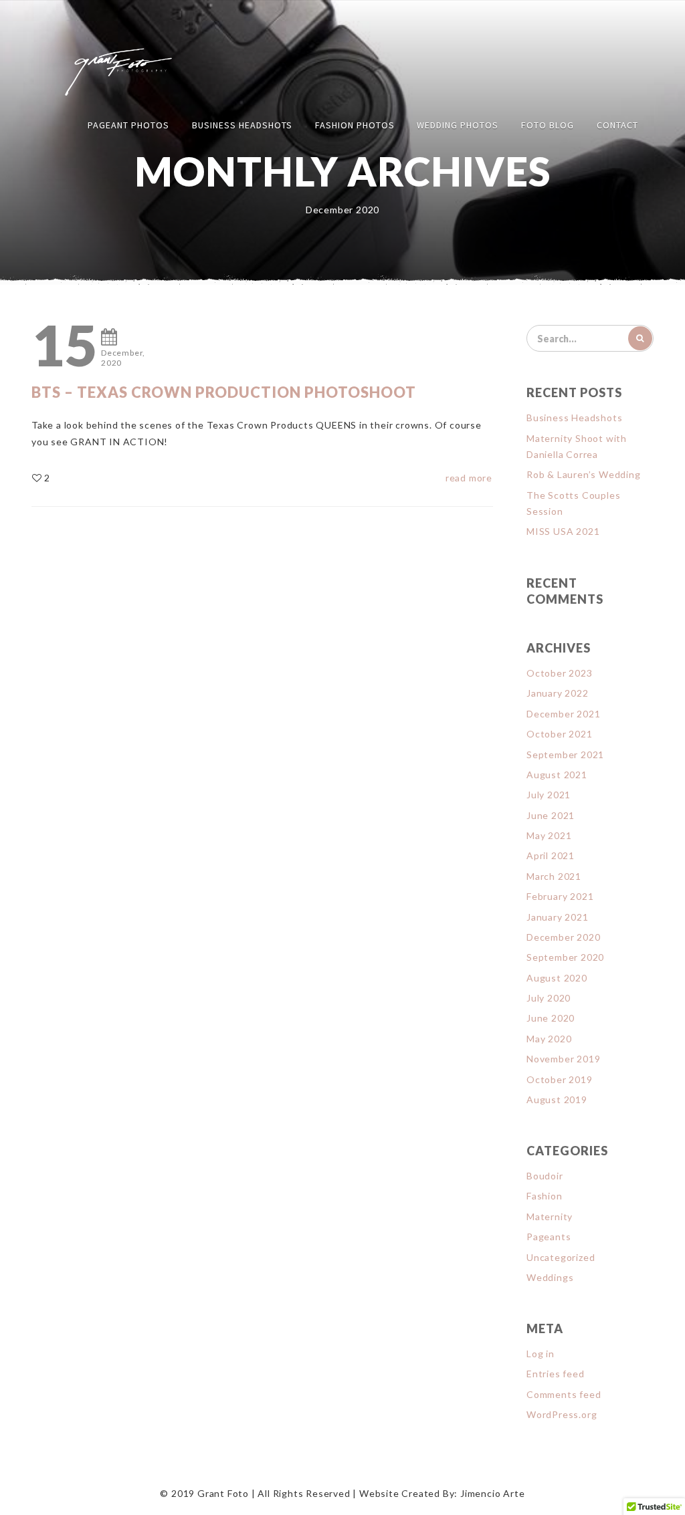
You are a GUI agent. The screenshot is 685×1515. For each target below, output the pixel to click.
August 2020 (556, 977)
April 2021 (550, 855)
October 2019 (559, 1079)
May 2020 (548, 1038)
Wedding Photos (457, 125)
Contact (617, 125)
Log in (540, 1353)
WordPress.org (561, 1414)
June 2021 (550, 815)
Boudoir (544, 1175)
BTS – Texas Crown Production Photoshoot (223, 392)
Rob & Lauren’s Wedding (583, 474)
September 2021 (565, 754)
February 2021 (559, 896)
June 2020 (550, 1018)
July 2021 (548, 794)
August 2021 (556, 774)
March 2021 (553, 876)
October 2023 (559, 673)
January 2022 (557, 693)
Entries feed (555, 1373)
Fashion (544, 1195)
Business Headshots (242, 125)
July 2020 (548, 998)
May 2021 (548, 835)
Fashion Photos (355, 125)
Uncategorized (560, 1257)
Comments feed (563, 1394)
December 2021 (563, 713)
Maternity (549, 1216)
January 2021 (557, 917)
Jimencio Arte (492, 1493)
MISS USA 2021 (562, 531)
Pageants (548, 1236)
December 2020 (563, 937)
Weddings (549, 1277)
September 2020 (565, 957)
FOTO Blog (547, 125)
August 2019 (556, 1099)
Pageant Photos (128, 125)
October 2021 (559, 733)
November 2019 (563, 1058)
